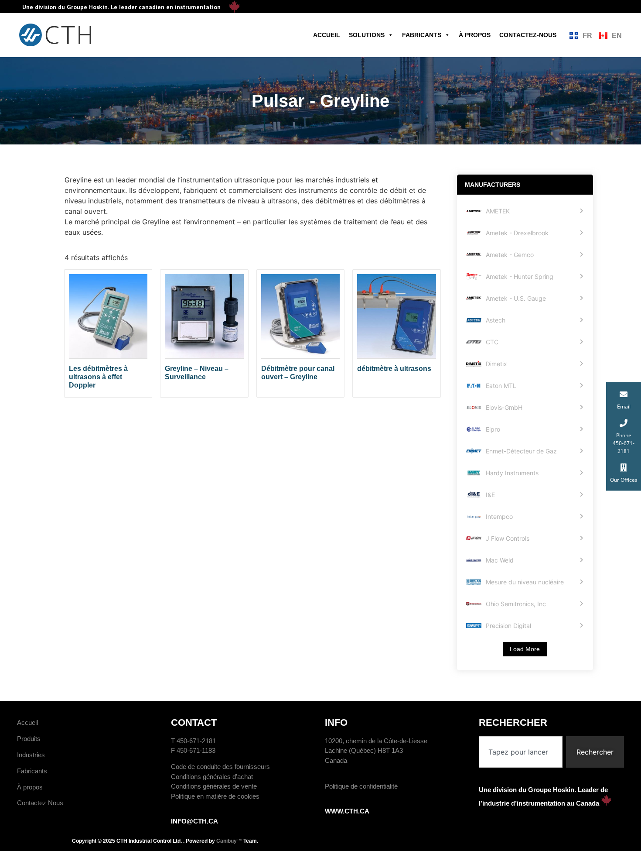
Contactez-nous (527, 34)
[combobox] (521, 752)
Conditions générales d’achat (212, 776)
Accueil (326, 34)
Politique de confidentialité (361, 786)
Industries (31, 754)
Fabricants (421, 34)
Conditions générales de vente (214, 786)
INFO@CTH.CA (194, 821)
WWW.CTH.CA (347, 811)
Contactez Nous (40, 802)
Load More (525, 648)
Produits (29, 738)
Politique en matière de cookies (215, 796)
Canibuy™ (229, 841)
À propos (475, 34)
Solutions (367, 34)
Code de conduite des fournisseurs (220, 766)
